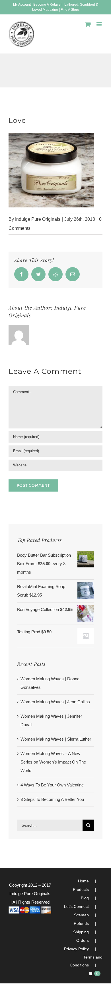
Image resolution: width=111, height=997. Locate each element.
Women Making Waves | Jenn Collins (55, 701)
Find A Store (70, 10)
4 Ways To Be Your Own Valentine (52, 784)
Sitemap (81, 915)
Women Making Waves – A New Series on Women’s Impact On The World (53, 762)
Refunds (81, 923)
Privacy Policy (76, 949)
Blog (85, 898)
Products (81, 889)
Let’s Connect (76, 906)
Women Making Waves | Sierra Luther (55, 739)
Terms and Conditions (86, 961)
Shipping (81, 932)
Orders (82, 940)
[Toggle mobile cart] (88, 24)
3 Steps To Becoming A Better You (52, 799)
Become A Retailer (47, 5)
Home (83, 881)
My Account (22, 5)
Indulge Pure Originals (37, 219)
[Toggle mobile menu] (99, 24)
